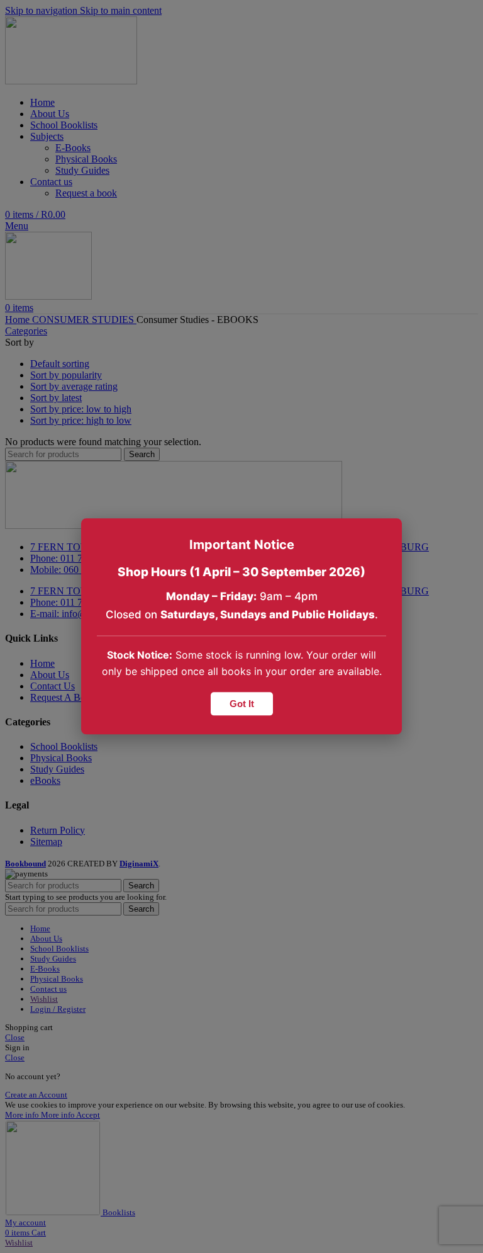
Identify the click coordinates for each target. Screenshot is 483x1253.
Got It (242, 704)
